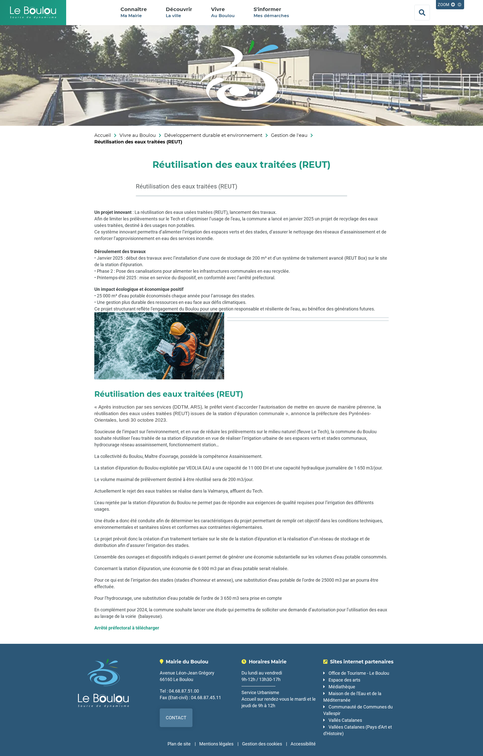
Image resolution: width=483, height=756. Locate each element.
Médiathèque (342, 686)
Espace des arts (344, 680)
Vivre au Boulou (137, 135)
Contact (176, 717)
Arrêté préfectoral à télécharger (126, 627)
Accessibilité (303, 743)
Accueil (102, 135)
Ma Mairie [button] (133, 12)
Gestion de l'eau (289, 135)
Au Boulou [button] (223, 12)
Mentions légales (216, 743)
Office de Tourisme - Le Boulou (359, 673)
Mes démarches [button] (271, 12)
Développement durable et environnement (213, 135)
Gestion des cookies (262, 743)
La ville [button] (179, 12)
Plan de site (179, 743)
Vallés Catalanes (345, 720)
